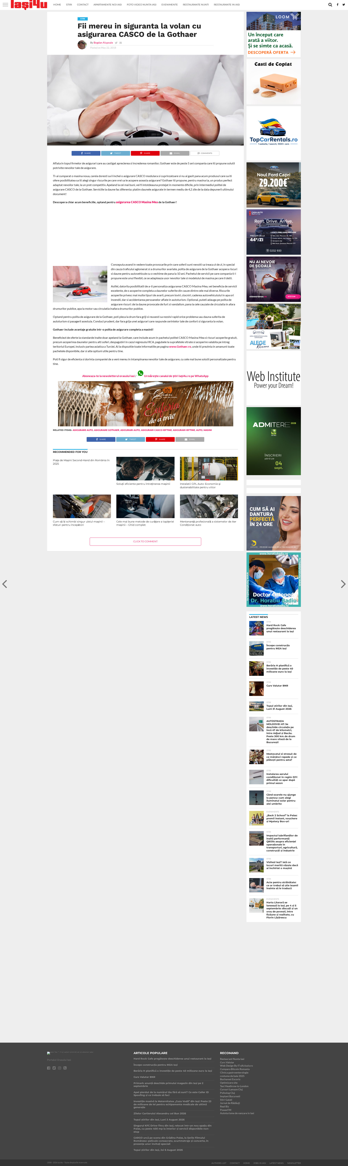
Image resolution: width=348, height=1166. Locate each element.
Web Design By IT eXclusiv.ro (236, 1065)
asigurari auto (130, 430)
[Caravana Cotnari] (145, 425)
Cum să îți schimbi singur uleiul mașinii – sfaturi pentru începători (79, 523)
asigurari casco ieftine (156, 430)
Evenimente (169, 4)
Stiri (69, 4)
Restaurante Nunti (196, 4)
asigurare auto (83, 430)
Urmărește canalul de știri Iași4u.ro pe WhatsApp (176, 376)
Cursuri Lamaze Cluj (231, 1089)
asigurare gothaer (106, 430)
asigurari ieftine (184, 430)
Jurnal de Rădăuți (230, 1102)
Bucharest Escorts (230, 1079)
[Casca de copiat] (273, 105)
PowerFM (225, 1109)
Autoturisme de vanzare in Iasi (237, 1113)
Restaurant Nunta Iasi (232, 1058)
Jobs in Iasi (259, 1163)
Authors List (219, 1163)
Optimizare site (228, 1082)
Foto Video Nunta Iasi (141, 4)
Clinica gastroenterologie (234, 1072)
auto (199, 430)
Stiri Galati (226, 1099)
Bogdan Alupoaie (103, 42)
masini (208, 430)
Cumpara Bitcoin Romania (235, 1069)
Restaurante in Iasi (227, 4)
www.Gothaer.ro (180, 346)
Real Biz (224, 1106)
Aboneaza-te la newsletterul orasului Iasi (108, 376)
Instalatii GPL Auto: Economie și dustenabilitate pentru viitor (200, 485)
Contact (82, 4)
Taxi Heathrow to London (234, 1086)
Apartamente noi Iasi (108, 4)
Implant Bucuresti (230, 1096)
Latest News (277, 1163)
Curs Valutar (227, 1062)
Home (57, 4)
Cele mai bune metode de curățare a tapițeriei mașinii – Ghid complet (145, 523)
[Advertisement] (145, 233)
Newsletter (294, 1163)
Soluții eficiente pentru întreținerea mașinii (143, 483)
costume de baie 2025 (232, 1075)
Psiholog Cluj (227, 1092)
